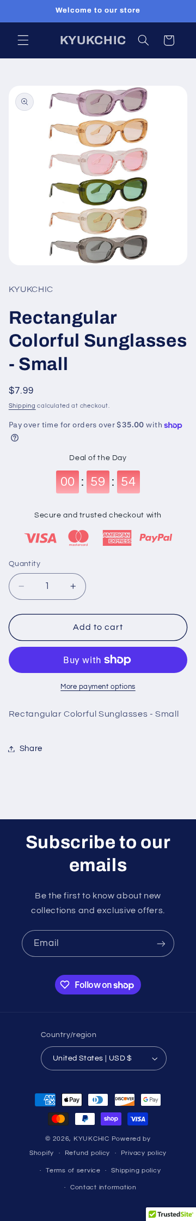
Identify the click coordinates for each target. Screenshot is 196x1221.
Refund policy (88, 1153)
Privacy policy (144, 1153)
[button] (22, 40)
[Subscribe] (161, 943)
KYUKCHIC (93, 1139)
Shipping (22, 406)
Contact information (103, 1187)
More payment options (98, 686)
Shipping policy (136, 1171)
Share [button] (31, 748)
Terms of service (73, 1171)
